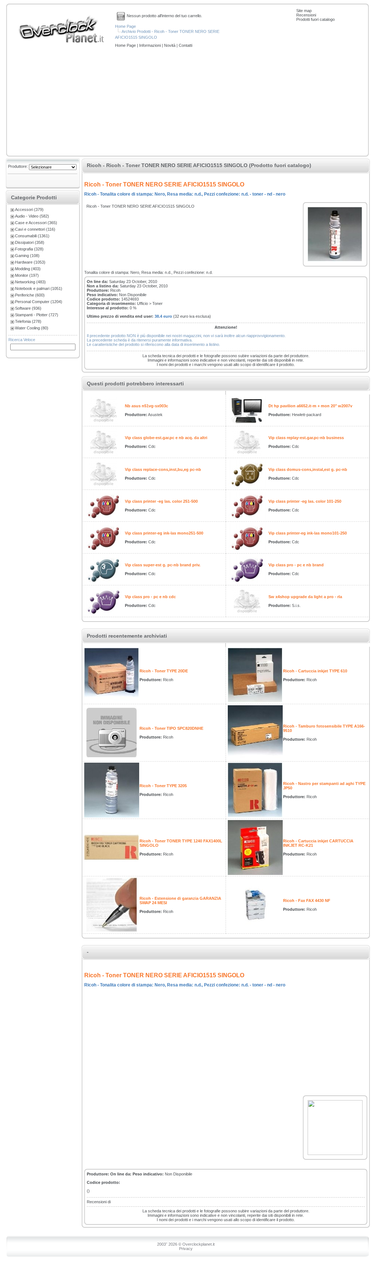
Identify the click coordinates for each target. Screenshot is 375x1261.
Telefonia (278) (28, 321)
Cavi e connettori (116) (35, 229)
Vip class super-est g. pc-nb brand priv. (162, 565)
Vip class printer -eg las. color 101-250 (304, 501)
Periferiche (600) (30, 295)
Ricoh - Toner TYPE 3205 (163, 786)
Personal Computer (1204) (38, 301)
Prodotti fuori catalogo (315, 19)
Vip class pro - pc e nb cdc (150, 596)
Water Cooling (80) (31, 328)
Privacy (186, 1248)
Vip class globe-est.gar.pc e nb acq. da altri (166, 437)
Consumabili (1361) (32, 236)
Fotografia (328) (29, 249)
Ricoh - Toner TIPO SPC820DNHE (171, 728)
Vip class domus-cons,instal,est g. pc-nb (307, 469)
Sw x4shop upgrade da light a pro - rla (305, 596)
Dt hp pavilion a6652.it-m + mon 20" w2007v (310, 406)
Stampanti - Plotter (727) (36, 315)
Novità (170, 45)
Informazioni (150, 45)
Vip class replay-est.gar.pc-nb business (306, 437)
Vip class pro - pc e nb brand (296, 565)
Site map (304, 10)
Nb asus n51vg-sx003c (146, 406)
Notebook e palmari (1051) (38, 288)
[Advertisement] (187, 102)
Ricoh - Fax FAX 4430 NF (306, 900)
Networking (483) (30, 282)
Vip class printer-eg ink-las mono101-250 (307, 533)
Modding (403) (28, 269)
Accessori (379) (29, 209)
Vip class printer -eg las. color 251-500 (161, 501)
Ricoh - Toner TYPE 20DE (164, 671)
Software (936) (28, 308)
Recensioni (306, 15)
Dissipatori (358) (29, 242)
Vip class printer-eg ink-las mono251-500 (164, 533)
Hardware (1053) (30, 262)
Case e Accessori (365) (36, 222)
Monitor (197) (27, 275)
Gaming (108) (27, 255)
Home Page (125, 26)
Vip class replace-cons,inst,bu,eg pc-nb (163, 469)
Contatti (185, 45)
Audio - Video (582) (32, 216)
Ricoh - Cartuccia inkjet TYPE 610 (315, 671)
